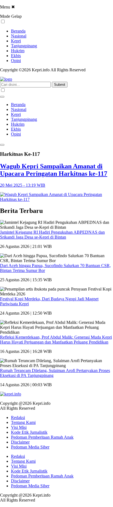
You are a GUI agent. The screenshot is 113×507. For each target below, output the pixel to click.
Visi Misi (19, 427)
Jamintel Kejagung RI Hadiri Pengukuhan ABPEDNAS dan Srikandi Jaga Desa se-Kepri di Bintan (52, 234)
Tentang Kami (23, 422)
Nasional (18, 36)
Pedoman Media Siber (30, 447)
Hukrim (17, 50)
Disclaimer (20, 442)
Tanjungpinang (24, 45)
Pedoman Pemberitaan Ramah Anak (42, 437)
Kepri (16, 41)
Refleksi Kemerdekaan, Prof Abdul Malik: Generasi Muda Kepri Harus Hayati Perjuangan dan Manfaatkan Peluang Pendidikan (56, 339)
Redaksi (18, 417)
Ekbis (16, 55)
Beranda (18, 31)
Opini (16, 60)
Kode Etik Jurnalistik (29, 432)
